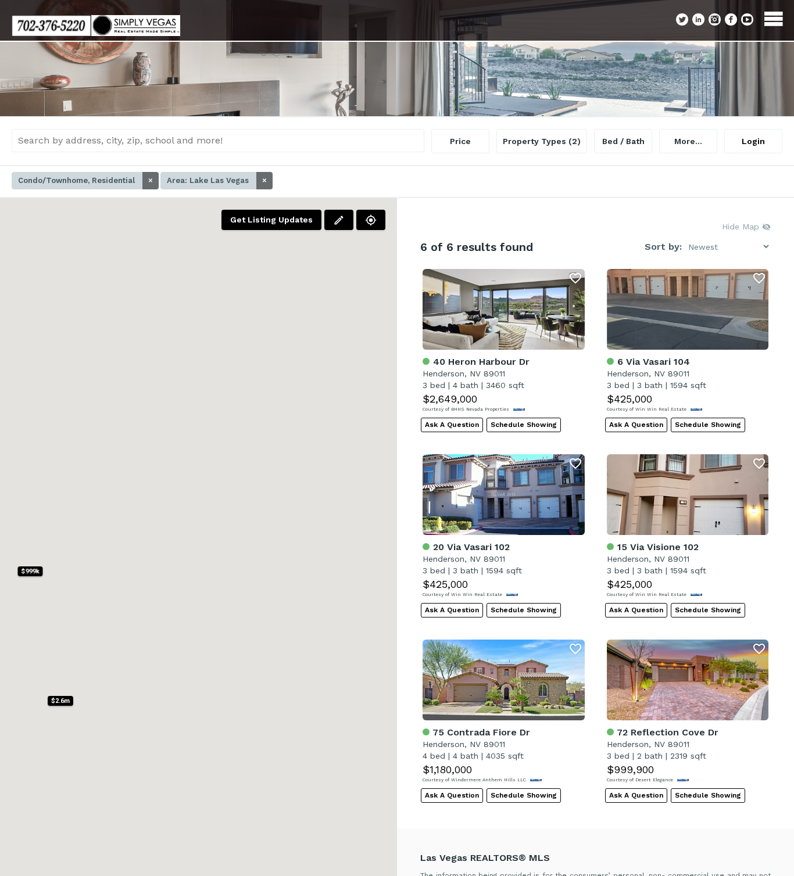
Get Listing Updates (271, 219)
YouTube (747, 19)
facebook (731, 19)
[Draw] (338, 220)
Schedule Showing (524, 425)
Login (753, 141)
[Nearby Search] (370, 220)
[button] (60, 701)
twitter (682, 19)
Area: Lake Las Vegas (217, 180)
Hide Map (742, 226)
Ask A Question (452, 425)
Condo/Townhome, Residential (85, 180)
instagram (715, 19)
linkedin (698, 19)
